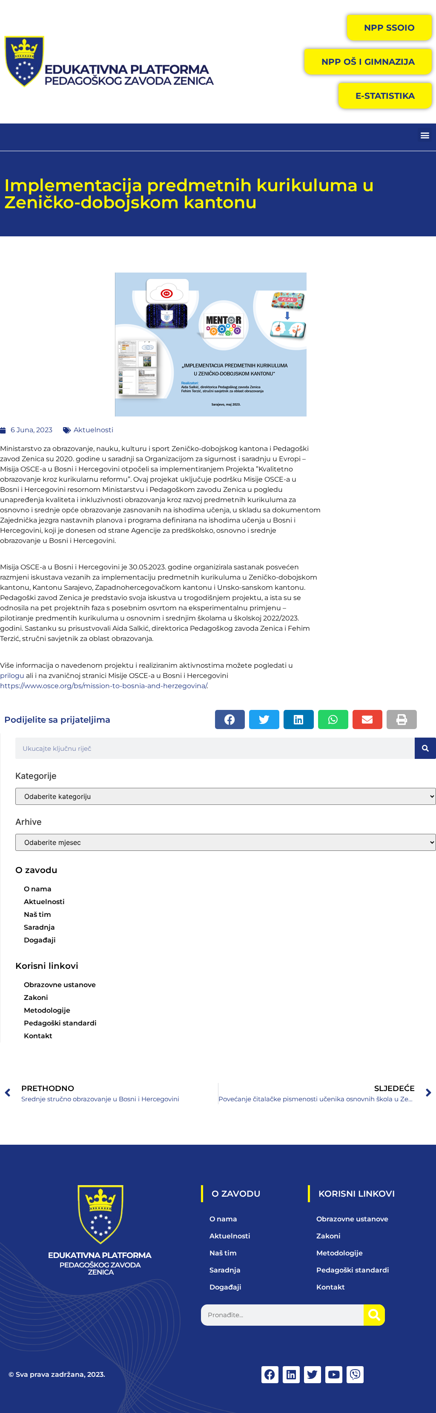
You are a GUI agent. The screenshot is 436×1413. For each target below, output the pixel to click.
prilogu (13, 676)
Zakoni (36, 998)
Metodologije (47, 1010)
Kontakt (38, 1036)
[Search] (425, 748)
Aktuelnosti (93, 430)
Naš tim (37, 914)
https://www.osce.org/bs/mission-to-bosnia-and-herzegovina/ (103, 686)
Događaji (40, 940)
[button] (425, 135)
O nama (38, 889)
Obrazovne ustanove (60, 985)
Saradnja (39, 927)
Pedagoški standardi (60, 1023)
